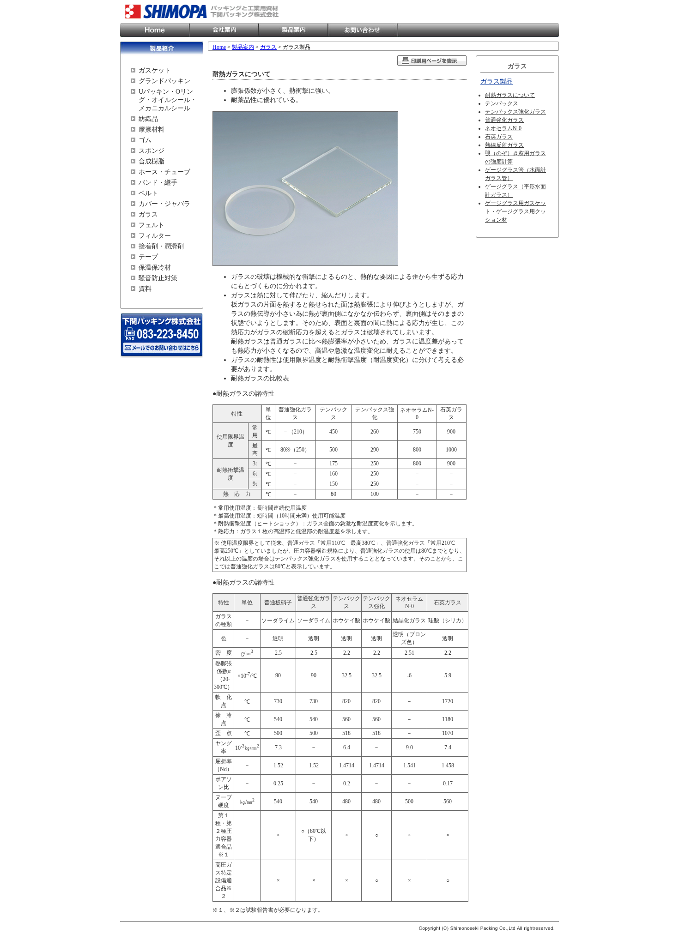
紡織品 (148, 118)
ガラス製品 (496, 81)
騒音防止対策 (158, 278)
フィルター (155, 235)
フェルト (151, 225)
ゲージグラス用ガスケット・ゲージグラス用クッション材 (515, 211)
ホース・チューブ (164, 172)
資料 (145, 288)
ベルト (148, 193)
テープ (148, 256)
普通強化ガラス (504, 120)
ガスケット (155, 70)
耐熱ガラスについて (510, 95)
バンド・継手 (158, 182)
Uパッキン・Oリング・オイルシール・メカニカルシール (168, 100)
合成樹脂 (151, 161)
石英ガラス (499, 136)
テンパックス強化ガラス (515, 111)
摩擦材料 (151, 129)
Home (154, 30)
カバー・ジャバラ (164, 203)
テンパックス (501, 103)
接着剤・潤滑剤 (161, 246)
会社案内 (224, 30)
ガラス (148, 214)
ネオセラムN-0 (503, 128)
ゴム (145, 140)
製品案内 (293, 30)
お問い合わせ (362, 30)
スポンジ (151, 150)
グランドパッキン (164, 81)
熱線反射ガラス (504, 145)
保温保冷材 (155, 267)
